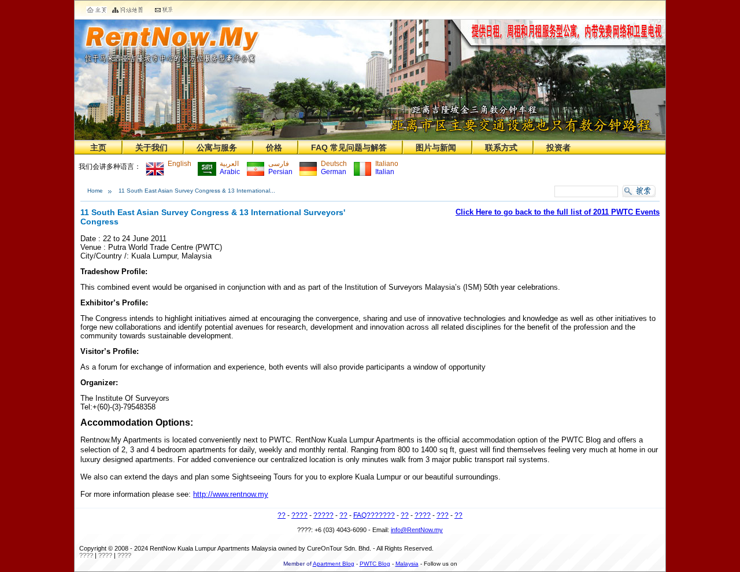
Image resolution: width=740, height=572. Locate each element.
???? (299, 515)
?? (282, 515)
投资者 (558, 147)
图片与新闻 (436, 147)
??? (442, 515)
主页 (98, 147)
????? (323, 515)
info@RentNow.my (417, 529)
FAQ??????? (374, 515)
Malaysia (407, 563)
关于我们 (151, 147)
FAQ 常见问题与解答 (349, 147)
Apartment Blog (333, 563)
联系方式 (501, 147)
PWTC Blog (375, 563)
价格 (274, 147)
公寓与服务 (217, 147)
